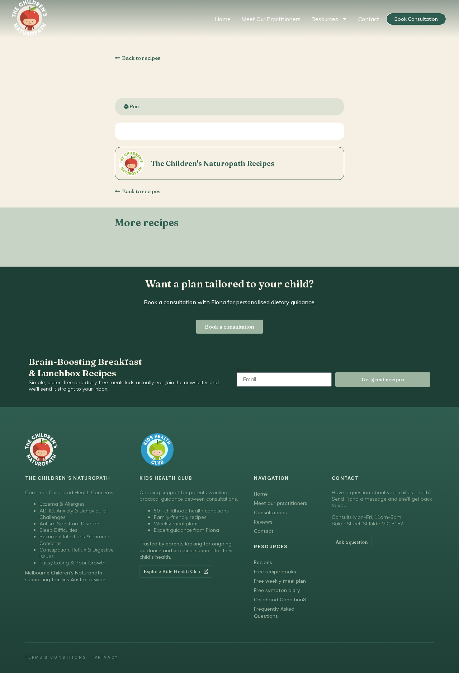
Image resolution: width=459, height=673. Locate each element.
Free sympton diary (277, 590)
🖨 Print (132, 106)
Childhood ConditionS (280, 599)
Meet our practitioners (271, 19)
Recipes (263, 562)
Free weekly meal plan (280, 581)
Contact (368, 19)
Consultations (270, 512)
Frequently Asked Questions (274, 612)
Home (223, 19)
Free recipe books (275, 571)
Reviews (263, 522)
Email (244, 369)
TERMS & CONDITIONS (55, 657)
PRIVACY (107, 657)
